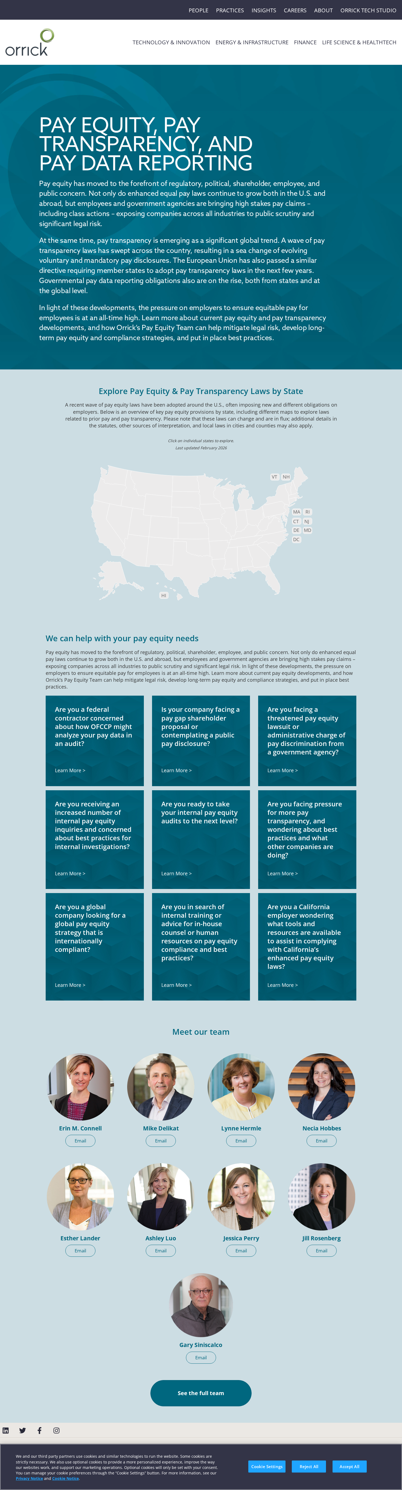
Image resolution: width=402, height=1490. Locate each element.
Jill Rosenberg (321, 1238)
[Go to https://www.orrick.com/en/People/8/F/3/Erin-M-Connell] (80, 1087)
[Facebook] (39, 1430)
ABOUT (323, 10)
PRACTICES (230, 10)
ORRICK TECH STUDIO (368, 10)
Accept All (349, 1466)
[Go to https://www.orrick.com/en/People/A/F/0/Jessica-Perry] (241, 1197)
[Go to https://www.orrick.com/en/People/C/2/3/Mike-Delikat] (160, 1087)
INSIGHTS (264, 10)
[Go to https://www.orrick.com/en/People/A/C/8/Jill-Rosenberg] (321, 1197)
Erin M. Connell (80, 1128)
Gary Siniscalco (200, 1345)
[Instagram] (56, 1430)
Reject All (309, 1466)
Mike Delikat (161, 1128)
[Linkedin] (5, 1430)
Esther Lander (80, 1238)
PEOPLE (198, 10)
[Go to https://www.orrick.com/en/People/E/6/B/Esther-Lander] (80, 1197)
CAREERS (295, 10)
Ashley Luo (160, 1238)
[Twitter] (22, 1430)
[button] (80, 1141)
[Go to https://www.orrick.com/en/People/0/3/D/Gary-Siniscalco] (201, 1305)
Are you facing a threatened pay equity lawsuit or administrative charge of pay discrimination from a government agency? (306, 730)
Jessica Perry (241, 1238)
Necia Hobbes (321, 1128)
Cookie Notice (65, 1478)
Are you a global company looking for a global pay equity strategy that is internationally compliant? (90, 928)
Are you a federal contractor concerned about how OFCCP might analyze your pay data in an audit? (93, 726)
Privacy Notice (29, 1478)
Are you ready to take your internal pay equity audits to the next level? (199, 812)
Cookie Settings (266, 1466)
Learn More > (70, 770)
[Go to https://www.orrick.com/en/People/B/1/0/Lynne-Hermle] (241, 1087)
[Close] (393, 1466)
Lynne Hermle (241, 1128)
